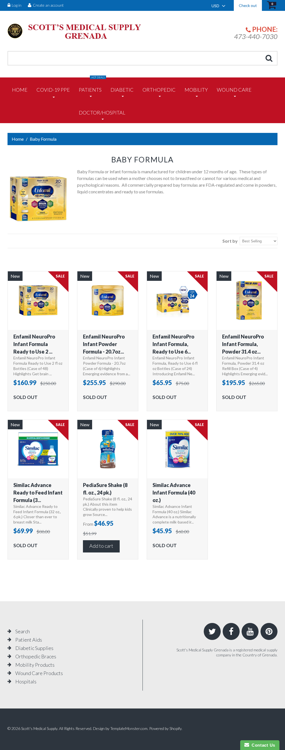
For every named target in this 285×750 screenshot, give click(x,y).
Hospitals (25, 681)
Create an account (48, 5)
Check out (248, 5)
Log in (16, 5)
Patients (92, 85)
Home (20, 90)
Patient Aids (28, 640)
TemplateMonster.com (129, 728)
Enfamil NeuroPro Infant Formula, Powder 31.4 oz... (243, 344)
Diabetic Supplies (34, 648)
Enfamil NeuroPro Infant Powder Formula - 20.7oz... (104, 344)
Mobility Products (35, 665)
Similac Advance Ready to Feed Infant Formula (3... (38, 492)
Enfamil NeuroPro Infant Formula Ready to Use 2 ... (34, 344)
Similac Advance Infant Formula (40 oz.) (174, 492)
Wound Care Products (39, 673)
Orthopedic (159, 90)
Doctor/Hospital (102, 112)
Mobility (196, 90)
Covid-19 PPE (53, 90)
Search (22, 631)
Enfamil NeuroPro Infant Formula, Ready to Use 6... (173, 344)
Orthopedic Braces (35, 656)
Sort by (230, 240)
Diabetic (122, 90)
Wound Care (234, 90)
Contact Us (262, 745)
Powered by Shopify (165, 728)
